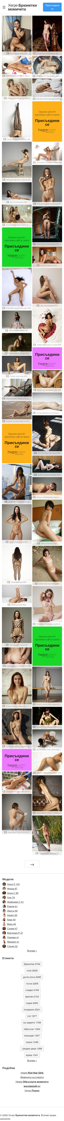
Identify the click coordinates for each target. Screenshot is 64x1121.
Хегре (22, 7)
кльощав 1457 (32, 1035)
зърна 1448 (32, 1042)
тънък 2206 (32, 983)
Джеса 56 (12, 910)
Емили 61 (12, 906)
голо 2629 (32, 970)
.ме (32, 1086)
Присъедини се (52, 7)
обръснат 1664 (32, 1029)
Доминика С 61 (15, 902)
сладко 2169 (32, 990)
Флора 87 (12, 888)
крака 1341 (32, 1055)
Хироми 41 (13, 937)
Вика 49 (11, 924)
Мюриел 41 (13, 941)
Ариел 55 (12, 915)
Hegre (32, 1072)
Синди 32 (12, 946)
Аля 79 (11, 897)
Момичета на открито (32, 1077)
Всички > (32, 950)
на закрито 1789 (32, 1022)
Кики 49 (11, 919)
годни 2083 (32, 1003)
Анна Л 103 (13, 884)
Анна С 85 (12, 893)
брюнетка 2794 (32, 964)
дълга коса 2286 (32, 977)
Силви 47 (12, 928)
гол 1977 (32, 1016)
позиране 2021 (32, 1009)
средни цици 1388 (32, 1048)
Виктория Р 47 (15, 933)
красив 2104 (32, 996)
